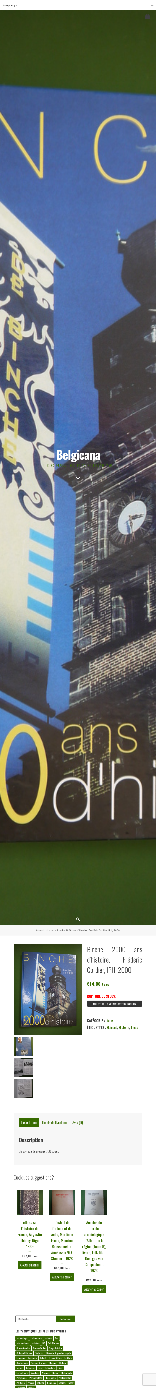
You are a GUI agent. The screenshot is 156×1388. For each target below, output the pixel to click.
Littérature (50, 1368)
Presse (31, 1382)
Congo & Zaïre (55, 1348)
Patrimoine (22, 1377)
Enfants (43, 1358)
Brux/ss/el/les (39, 1348)
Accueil (40, 930)
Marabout (35, 1372)
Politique (21, 1382)
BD (43, 1343)
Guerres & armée (39, 1363)
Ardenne (48, 1338)
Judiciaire (30, 1368)
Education (32, 1358)
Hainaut (112, 1027)
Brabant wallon (23, 1348)
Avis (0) (77, 1122)
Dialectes (39, 1353)
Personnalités (35, 1377)
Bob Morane (53, 1343)
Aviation (36, 1343)
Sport (70, 1382)
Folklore (68, 1358)
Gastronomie (22, 1363)
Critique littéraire (24, 1353)
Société (62, 1382)
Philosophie (50, 1377)
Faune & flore (55, 1358)
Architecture (36, 1338)
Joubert (20, 1368)
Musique (46, 1372)
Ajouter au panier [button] (29, 1264)
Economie (21, 1358)
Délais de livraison (54, 1122)
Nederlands (66, 1372)
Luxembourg (22, 1372)
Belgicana (78, 454)
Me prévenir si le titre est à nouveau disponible (114, 1003)
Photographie (65, 1377)
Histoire (124, 1027)
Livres (51, 930)
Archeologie (22, 1338)
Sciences (51, 1382)
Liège (60, 1368)
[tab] (29, 1122)
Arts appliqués (23, 1343)
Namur (56, 1372)
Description (29, 1122)
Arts (56, 1338)
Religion (40, 1382)
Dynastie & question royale (58, 1353)
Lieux (134, 1027)
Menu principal (10, 5)
